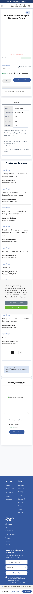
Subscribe (16, 573)
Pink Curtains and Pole (15, 420)
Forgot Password (9, 497)
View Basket (16, 591)
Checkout (27, 591)
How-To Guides (20, 504)
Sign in (17, 369)
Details (16, 102)
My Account (10, 489)
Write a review (6, 68)
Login (20, 6)
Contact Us (21, 499)
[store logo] (2, 6)
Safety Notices (20, 510)
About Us (9, 524)
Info (23, 1)
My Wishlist (9, 492)
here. (24, 297)
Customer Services (21, 486)
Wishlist (16, 6)
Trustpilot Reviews (9, 539)
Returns (20, 495)
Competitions (10, 534)
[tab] (16, 103)
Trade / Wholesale (9, 529)
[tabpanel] (16, 130)
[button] (12, 5)
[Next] (20, 352)
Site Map (9, 545)
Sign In (8, 485)
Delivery (20, 492)
